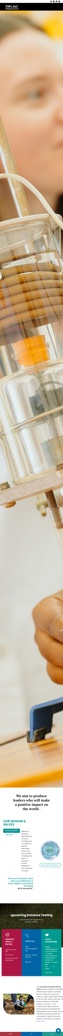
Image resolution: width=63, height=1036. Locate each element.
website (50, 966)
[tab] (11, 831)
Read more (28, 962)
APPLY (10, 1034)
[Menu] (59, 7)
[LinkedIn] (56, 1)
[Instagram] (53, 1)
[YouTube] (59, 1)
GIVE (52, 1034)
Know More (48, 972)
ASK (31, 1034)
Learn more (40, 1021)
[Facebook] (51, 1)
